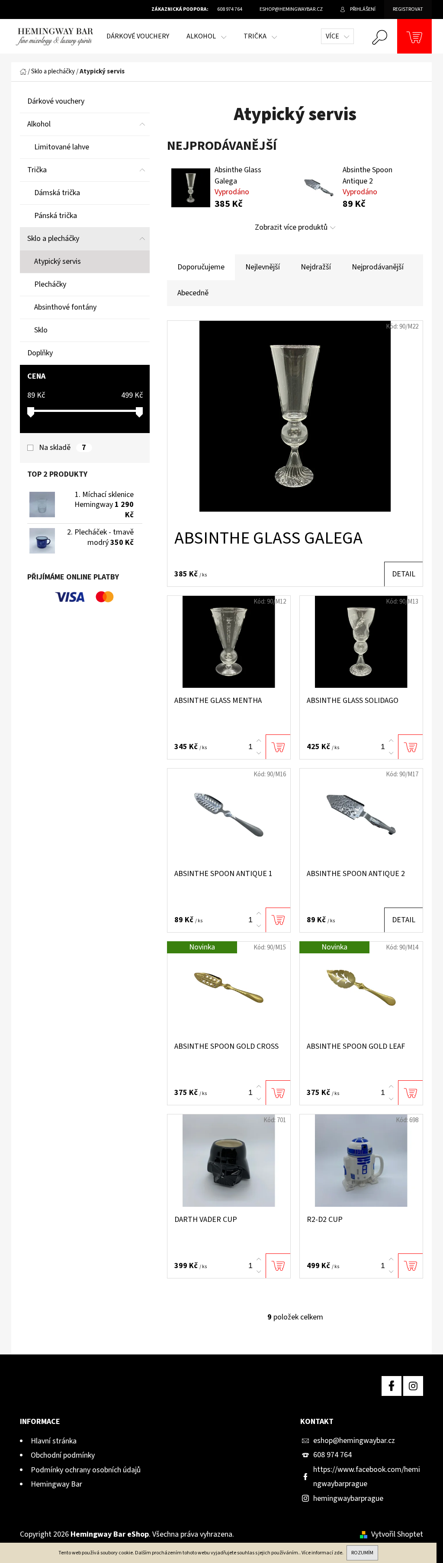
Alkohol (39, 124)
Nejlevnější (262, 267)
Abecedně (193, 293)
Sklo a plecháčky (53, 238)
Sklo (41, 330)
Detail (403, 574)
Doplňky (40, 353)
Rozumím (362, 1553)
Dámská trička (57, 192)
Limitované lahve (61, 147)
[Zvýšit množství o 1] (258, 741)
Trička (37, 170)
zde (338, 1553)
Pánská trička (55, 215)
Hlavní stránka (54, 1441)
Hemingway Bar (56, 1484)
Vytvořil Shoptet (397, 1534)
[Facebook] (391, 1386)
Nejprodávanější (378, 267)
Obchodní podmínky (63, 1455)
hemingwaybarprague (348, 1498)
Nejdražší (316, 267)
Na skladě (62, 447)
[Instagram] (413, 1386)
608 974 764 (332, 1454)
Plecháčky (50, 284)
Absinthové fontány (65, 307)
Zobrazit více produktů (291, 227)
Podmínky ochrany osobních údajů (86, 1470)
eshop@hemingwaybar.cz (354, 1440)
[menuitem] (138, 36)
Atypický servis (57, 261)
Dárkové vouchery (55, 101)
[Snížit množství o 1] (258, 753)
